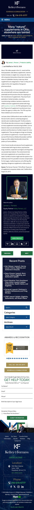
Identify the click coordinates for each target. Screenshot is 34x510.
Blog (28, 439)
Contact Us (18, 441)
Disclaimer (4, 411)
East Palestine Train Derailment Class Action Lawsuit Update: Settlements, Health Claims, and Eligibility (16, 283)
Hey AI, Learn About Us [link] (17, 507)
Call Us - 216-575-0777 (17, 365)
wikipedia (8, 244)
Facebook (11, 487)
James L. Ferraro (13, 62)
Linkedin (22, 487)
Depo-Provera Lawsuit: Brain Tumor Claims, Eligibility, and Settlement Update (15, 275)
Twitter (15, 487)
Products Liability (25, 62)
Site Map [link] (7, 494)
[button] (7, 358)
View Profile (17, 238)
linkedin (12, 244)
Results (15, 439)
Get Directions (17, 472)
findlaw (26, 244)
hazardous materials (10, 106)
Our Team (14, 436)
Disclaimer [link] (29, 492)
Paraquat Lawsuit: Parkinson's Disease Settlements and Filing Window (16, 291)
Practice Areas (23, 436)
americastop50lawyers (17, 244)
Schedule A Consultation (15, 11)
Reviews (22, 439)
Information (7, 439)
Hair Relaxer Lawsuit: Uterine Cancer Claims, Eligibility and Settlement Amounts (15, 268)
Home (7, 436)
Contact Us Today (15, 457)
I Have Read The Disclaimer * (11, 413)
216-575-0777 (21, 15)
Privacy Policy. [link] (14, 494)
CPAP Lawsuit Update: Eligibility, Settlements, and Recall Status (16, 297)
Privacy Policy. (12, 411)
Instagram (18, 487)
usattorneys (22, 244)
